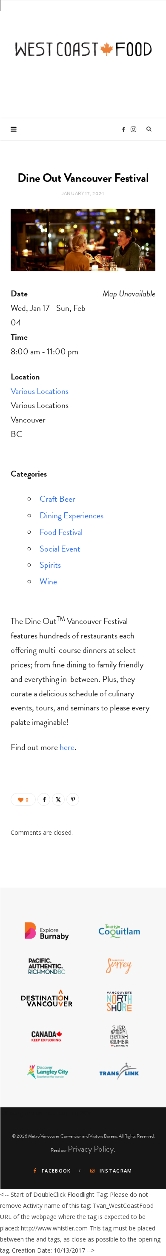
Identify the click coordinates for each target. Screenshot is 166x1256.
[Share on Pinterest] (72, 799)
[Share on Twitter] (58, 799)
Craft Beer (57, 498)
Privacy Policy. (92, 1148)
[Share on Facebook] (43, 799)
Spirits (50, 564)
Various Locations (40, 391)
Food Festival (61, 532)
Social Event (60, 548)
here (67, 747)
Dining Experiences (71, 515)
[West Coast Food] (83, 44)
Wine (48, 581)
